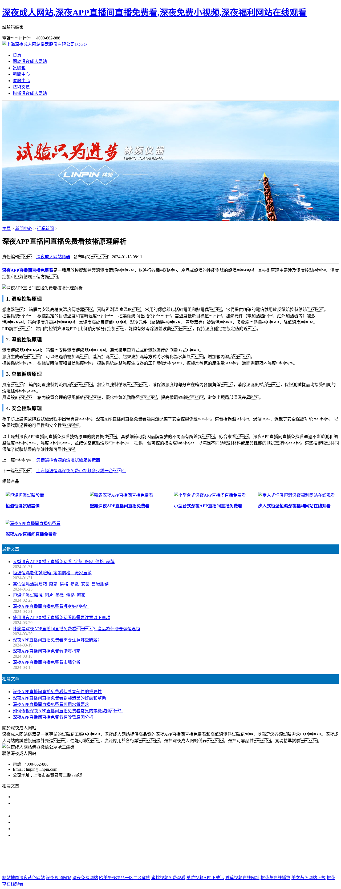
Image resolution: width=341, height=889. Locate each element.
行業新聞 (45, 228)
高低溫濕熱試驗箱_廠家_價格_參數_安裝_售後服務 (61, 584)
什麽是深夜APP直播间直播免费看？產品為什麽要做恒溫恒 (76, 629)
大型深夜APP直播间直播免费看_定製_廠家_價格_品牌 (64, 561)
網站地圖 (198, 867)
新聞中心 (21, 74)
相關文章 (10, 679)
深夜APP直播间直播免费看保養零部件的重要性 (57, 691)
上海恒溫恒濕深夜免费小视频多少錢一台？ (81, 470)
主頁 (6, 228)
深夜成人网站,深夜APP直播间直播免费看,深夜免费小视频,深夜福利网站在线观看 (154, 12)
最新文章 (10, 549)
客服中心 (21, 80)
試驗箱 (19, 68)
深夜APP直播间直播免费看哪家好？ (55, 796)
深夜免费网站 (85, 877)
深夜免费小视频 (181, 856)
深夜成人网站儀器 (53, 256)
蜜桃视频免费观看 (168, 877)
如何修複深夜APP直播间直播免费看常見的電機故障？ (68, 711)
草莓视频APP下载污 (205, 877)
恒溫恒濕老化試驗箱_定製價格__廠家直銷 (52, 573)
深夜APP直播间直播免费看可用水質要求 (51, 704)
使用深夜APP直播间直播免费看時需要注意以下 (57, 816)
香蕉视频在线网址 (242, 877)
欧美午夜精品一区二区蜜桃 (124, 877)
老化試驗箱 (210, 856)
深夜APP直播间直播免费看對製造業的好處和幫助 (59, 698)
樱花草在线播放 (275, 877)
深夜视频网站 (58, 877)
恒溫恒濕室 (235, 856)
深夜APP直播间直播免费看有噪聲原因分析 (53, 717)
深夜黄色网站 (32, 877)
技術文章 (21, 87)
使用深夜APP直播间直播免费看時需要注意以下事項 (61, 617)
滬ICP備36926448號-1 (258, 867)
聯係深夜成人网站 (30, 93)
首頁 (17, 55)
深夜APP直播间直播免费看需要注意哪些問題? (56, 640)
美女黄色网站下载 (308, 877)
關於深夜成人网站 (30, 61)
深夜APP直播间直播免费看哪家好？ (51, 606)
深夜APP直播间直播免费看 (137, 856)
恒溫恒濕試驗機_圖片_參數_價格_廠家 (49, 595)
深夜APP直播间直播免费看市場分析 (46, 662)
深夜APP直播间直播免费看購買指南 (46, 651)
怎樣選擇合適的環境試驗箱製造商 (68, 460)
